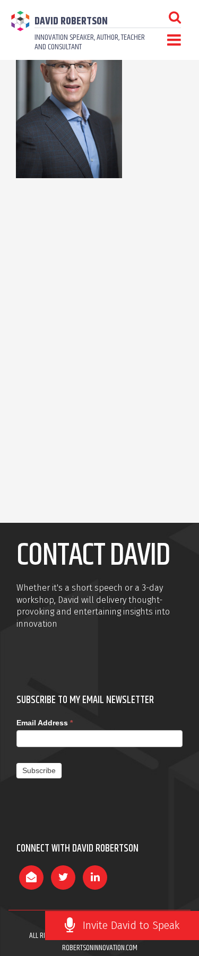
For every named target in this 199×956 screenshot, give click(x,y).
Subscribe (39, 770)
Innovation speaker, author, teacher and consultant (89, 42)
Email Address (44, 722)
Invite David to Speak (131, 925)
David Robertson (71, 21)
